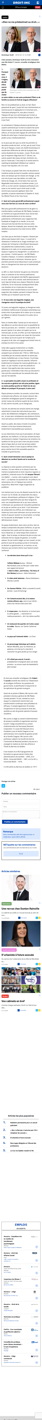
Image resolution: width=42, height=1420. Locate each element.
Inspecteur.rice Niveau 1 (12, 1279)
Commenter (24, 918)
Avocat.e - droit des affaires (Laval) (11, 1254)
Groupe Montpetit (8, 1310)
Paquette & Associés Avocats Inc (12, 1362)
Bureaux (5, 996)
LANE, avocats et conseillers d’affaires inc (11, 1260)
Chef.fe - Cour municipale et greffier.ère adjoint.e (13, 1330)
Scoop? (38, 7)
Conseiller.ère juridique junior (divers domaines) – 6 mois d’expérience (13, 1344)
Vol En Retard (7, 1272)
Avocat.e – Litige (10, 1291)
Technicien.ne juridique (12, 1317)
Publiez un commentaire (14, 821)
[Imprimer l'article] (39, 917)
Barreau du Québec (8, 1285)
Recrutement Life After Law (11, 1295)
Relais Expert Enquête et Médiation (13, 1247)
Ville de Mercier (8, 1336)
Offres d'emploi (21, 7)
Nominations (7, 904)
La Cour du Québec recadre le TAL (22, 1150)
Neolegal (6, 1351)
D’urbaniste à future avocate (20, 1137)
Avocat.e (7, 1266)
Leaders (5, 17)
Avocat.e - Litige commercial (9, 1357)
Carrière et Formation (9, 950)
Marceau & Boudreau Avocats (11, 1321)
